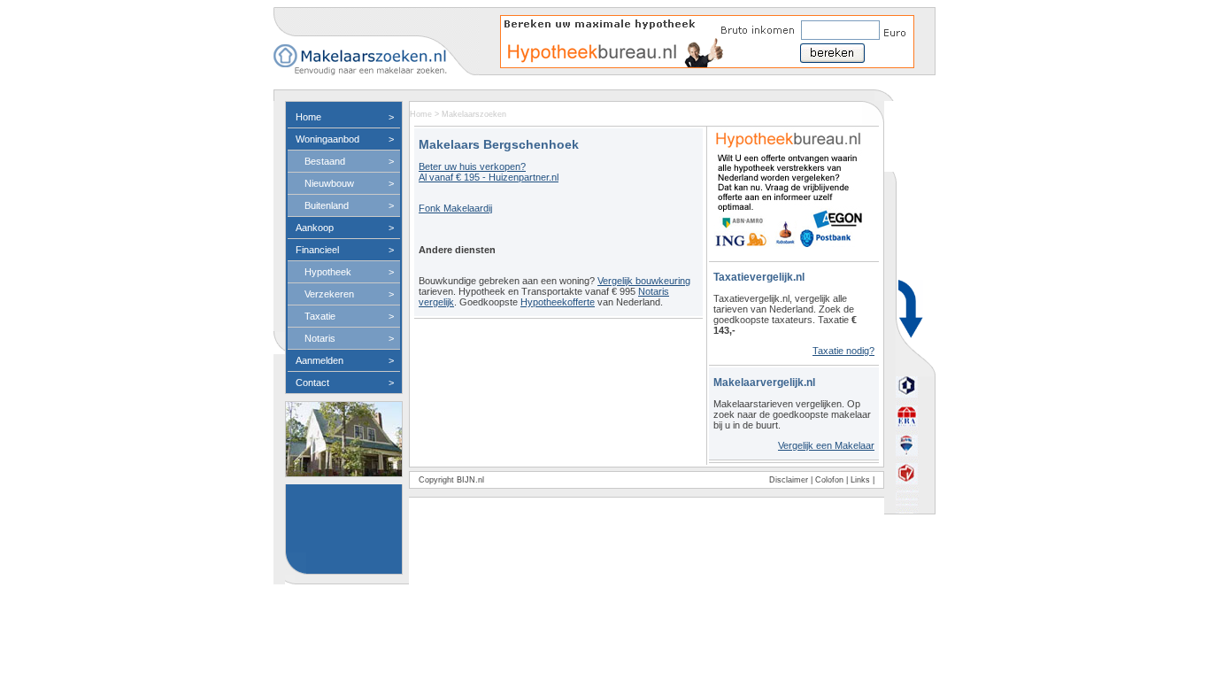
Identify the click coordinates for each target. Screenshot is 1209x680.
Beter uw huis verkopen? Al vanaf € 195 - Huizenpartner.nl (488, 171)
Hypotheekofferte (557, 302)
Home (421, 114)
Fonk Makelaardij (455, 208)
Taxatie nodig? (843, 350)
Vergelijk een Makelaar (826, 445)
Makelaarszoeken (474, 114)
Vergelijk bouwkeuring (643, 280)
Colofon (829, 479)
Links (860, 479)
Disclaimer (788, 479)
